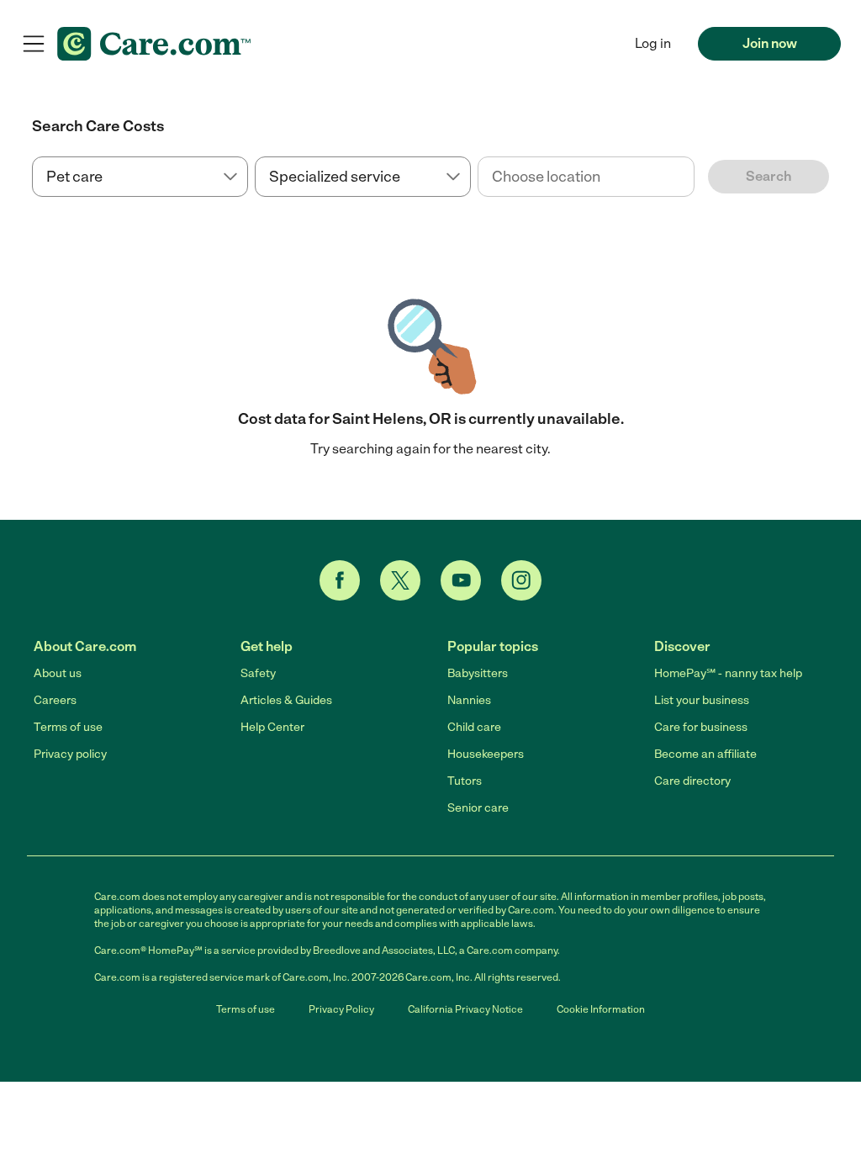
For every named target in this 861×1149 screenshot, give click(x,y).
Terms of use (68, 727)
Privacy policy (70, 754)
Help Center (272, 727)
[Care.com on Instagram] (521, 580)
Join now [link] (769, 43)
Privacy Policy (341, 1009)
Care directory (692, 781)
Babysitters (477, 673)
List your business (701, 700)
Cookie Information (601, 1009)
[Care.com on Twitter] (400, 580)
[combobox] (586, 176)
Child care (474, 727)
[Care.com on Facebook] (340, 580)
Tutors (464, 781)
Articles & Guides (286, 700)
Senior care (478, 808)
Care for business (700, 727)
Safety (258, 673)
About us (58, 673)
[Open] (694, 177)
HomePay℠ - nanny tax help (728, 673)
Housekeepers (485, 754)
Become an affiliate (705, 754)
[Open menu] (33, 43)
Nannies (469, 700)
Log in (653, 43)
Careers (55, 700)
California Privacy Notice (465, 1009)
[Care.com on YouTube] (461, 580)
